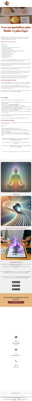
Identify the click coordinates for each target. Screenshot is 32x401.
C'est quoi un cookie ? (25, 399)
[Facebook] (12, 393)
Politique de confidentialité (27, 393)
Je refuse (19, 399)
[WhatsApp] (18, 393)
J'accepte (14, 399)
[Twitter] (14, 393)
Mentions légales (4, 393)
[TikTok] (17, 393)
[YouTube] (19, 393)
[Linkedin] (13, 393)
